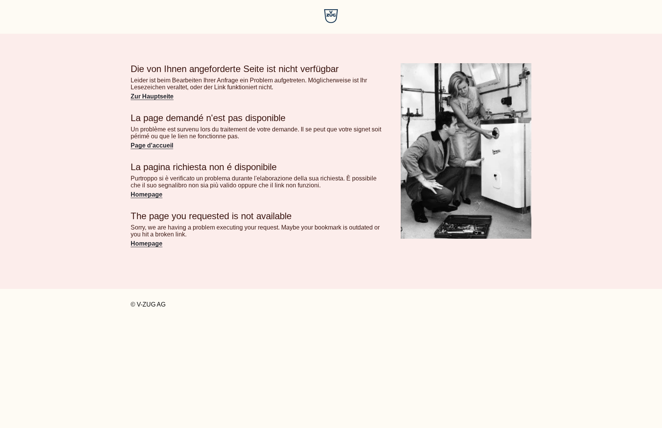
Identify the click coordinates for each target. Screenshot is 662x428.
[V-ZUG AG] (331, 21)
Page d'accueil (152, 145)
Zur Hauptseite (152, 96)
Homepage (146, 194)
